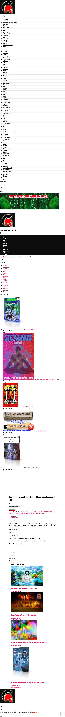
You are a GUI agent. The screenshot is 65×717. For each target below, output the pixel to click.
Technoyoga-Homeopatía (7, 168)
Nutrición (4, 144)
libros (4, 118)
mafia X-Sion (5, 121)
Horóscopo (5, 243)
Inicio (4, 16)
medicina (4, 129)
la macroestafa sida (6, 113)
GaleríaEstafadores (6, 102)
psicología (4, 152)
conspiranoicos (5, 69)
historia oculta (5, 105)
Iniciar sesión (5, 21)
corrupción (5, 72)
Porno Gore (5, 150)
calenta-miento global (7, 58)
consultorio (5, 70)
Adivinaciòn (5, 265)
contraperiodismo (34, 512)
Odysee (4, 246)
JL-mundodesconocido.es (7, 112)
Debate (4, 77)
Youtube (4, 29)
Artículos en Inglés (6, 50)
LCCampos (4, 117)
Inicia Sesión (5, 252)
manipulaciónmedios (6, 123)
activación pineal (23, 512)
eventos (4, 91)
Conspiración (5, 67)
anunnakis (4, 46)
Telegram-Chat (5, 32)
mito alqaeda (5, 134)
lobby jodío (5, 120)
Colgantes (4, 270)
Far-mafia (4, 96)
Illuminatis (5, 109)
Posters (4, 279)
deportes (4, 78)
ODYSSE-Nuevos (6, 27)
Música (4, 257)
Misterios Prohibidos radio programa (10, 133)
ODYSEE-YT (5, 26)
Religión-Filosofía (6, 153)
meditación (5, 131)
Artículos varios (6, 267)
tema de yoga (31, 513)
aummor (28, 512)
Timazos (4, 173)
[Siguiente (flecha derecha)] (1, 716)
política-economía (6, 149)
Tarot (4, 242)
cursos (4, 75)
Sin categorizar (6, 285)
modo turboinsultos (6, 139)
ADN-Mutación (5, 43)
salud (4, 158)
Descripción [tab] (13, 516)
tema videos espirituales (39, 513)
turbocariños (5, 174)
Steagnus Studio (34, 712)
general (4, 104)
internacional (5, 110)
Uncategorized (5, 290)
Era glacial (5, 88)
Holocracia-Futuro (6, 107)
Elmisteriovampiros (6, 83)
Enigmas (4, 85)
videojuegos (5, 176)
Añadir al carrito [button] (18, 591)
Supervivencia (5, 165)
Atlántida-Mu (5, 53)
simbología (5, 163)
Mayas (4, 128)
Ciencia (4, 64)
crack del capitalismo (7, 73)
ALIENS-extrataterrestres (8, 45)
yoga (3, 179)
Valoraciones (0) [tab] (14, 517)
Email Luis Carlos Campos (7, 34)
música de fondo (18, 513)
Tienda (4, 18)
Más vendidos (5, 276)
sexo (3, 160)
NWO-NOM (5, 145)
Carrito (6, 19)
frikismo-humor (6, 101)
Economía (4, 81)
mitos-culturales (6, 136)
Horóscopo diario (6, 24)
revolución (4, 157)
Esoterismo (5, 89)
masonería (5, 125)
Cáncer (4, 62)
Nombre (10, 555)
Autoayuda (5, 54)
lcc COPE (4, 115)
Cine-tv (4, 66)
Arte (3, 48)
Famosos (4, 94)
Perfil (4, 37)
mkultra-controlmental (7, 137)
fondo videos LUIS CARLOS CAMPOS (45, 512)
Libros (4, 274)
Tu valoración (11, 553)
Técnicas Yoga (5, 288)
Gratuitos (4, 273)
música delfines (25, 513)
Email (4, 240)
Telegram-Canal (6, 30)
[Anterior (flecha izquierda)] (0, 716)
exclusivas (4, 93)
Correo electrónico (13, 558)
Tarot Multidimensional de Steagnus (10, 22)
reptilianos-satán (6, 155)
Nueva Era (4, 142)
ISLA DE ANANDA (6, 38)
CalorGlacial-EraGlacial (7, 59)
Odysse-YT (5, 245)
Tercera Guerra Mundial (7, 171)
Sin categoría (5, 284)
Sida (3, 161)
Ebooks (4, 271)
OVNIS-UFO (5, 147)
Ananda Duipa (5, 40)
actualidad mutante (6, 42)
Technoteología (5, 166)
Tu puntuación (12, 543)
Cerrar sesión (5, 35)
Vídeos (4, 177)
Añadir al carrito (11, 510)
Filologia (4, 97)
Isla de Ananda (5, 254)
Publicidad (5, 281)
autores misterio (6, 56)
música (4, 141)
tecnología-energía (6, 169)
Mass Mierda (5, 126)
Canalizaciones (5, 61)
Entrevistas (5, 86)
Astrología (5, 51)
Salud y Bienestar (6, 282)
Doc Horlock (5, 80)
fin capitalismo (5, 99)
